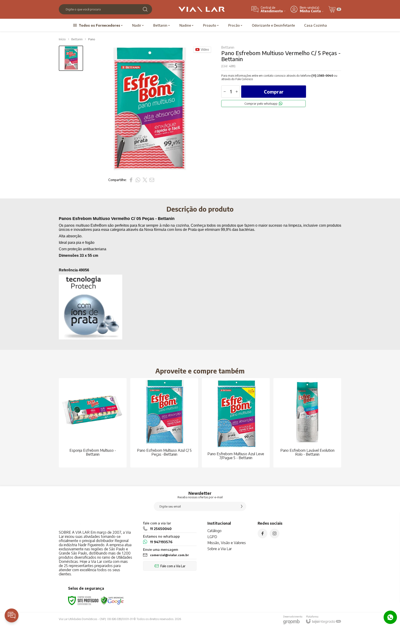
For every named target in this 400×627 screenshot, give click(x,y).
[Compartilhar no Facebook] (131, 180)
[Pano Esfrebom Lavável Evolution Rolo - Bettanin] (307, 422)
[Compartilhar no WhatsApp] (138, 180)
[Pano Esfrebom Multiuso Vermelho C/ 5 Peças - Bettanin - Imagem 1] (71, 58)
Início (62, 39)
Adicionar (102, 434)
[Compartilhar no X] (145, 180)
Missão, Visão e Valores (226, 542)
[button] (71, 58)
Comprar (274, 91)
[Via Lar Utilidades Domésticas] (201, 9)
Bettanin (77, 39)
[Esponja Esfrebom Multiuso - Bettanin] (92, 422)
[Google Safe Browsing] (112, 600)
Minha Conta (310, 11)
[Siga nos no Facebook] (262, 533)
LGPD (212, 536)
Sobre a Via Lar (219, 548)
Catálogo (214, 530)
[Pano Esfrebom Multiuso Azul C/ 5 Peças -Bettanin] (164, 422)
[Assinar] (241, 506)
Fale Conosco (244, 79)
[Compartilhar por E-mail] (152, 180)
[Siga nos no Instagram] (274, 533)
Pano (91, 39)
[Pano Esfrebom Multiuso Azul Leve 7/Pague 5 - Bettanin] (235, 422)
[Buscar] (145, 9)
